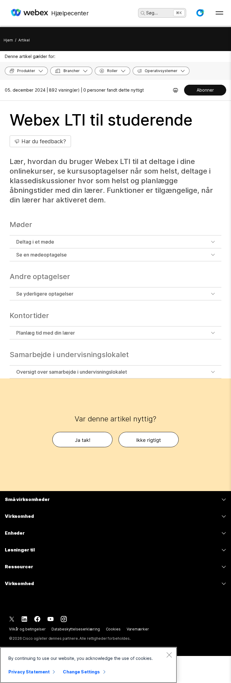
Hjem (8, 40)
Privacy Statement (29, 671)
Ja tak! (82, 440)
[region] (88, 665)
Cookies (113, 629)
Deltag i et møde (35, 242)
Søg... (152, 12)
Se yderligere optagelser (44, 294)
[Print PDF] (175, 90)
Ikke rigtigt (148, 440)
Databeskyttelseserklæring (75, 629)
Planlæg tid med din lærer (45, 333)
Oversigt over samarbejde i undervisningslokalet (71, 372)
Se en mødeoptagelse (41, 255)
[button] (200, 13)
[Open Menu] (219, 13)
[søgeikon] (143, 13)
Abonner (205, 90)
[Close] (169, 655)
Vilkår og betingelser (27, 629)
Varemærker (138, 629)
